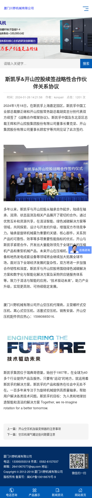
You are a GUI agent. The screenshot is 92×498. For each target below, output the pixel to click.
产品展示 (34, 495)
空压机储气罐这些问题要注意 (36, 434)
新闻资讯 (57, 495)
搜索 (86, 63)
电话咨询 (11, 495)
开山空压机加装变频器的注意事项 (39, 429)
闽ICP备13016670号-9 (41, 477)
